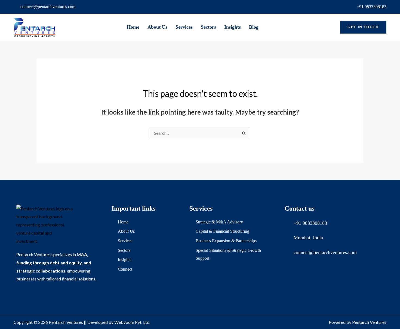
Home (133, 27)
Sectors (208, 27)
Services (184, 27)
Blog (254, 27)
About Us (157, 27)
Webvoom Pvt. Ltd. (132, 322)
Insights (232, 27)
